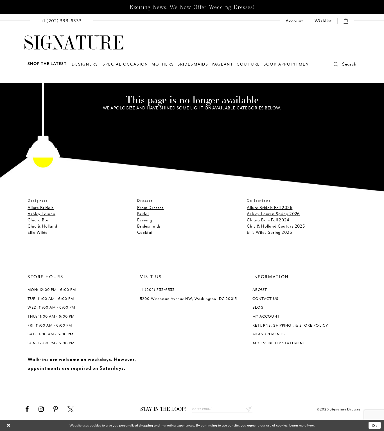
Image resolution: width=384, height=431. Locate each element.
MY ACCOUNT (266, 316)
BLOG (258, 307)
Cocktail (145, 232)
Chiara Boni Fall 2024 (268, 220)
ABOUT (259, 289)
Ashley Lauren (41, 214)
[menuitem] (61, 21)
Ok (375, 425)
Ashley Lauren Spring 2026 (273, 214)
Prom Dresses (150, 207)
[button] (339, 64)
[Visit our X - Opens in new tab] (70, 409)
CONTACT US (265, 298)
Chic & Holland (42, 226)
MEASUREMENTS (268, 334)
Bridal (143, 214)
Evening (144, 220)
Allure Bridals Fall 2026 (269, 207)
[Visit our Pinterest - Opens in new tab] (55, 409)
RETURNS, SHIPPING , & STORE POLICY (290, 325)
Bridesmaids (149, 226)
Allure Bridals (41, 207)
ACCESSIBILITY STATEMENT (279, 343)
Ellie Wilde (38, 232)
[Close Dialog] (8, 425)
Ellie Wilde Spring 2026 (269, 232)
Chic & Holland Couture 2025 (276, 226)
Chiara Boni (39, 220)
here (310, 425)
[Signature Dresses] (74, 42)
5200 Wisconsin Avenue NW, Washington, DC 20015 (188, 298)
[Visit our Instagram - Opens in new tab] (41, 409)
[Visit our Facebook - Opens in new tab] (27, 409)
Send (248, 408)
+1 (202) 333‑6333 (157, 289)
